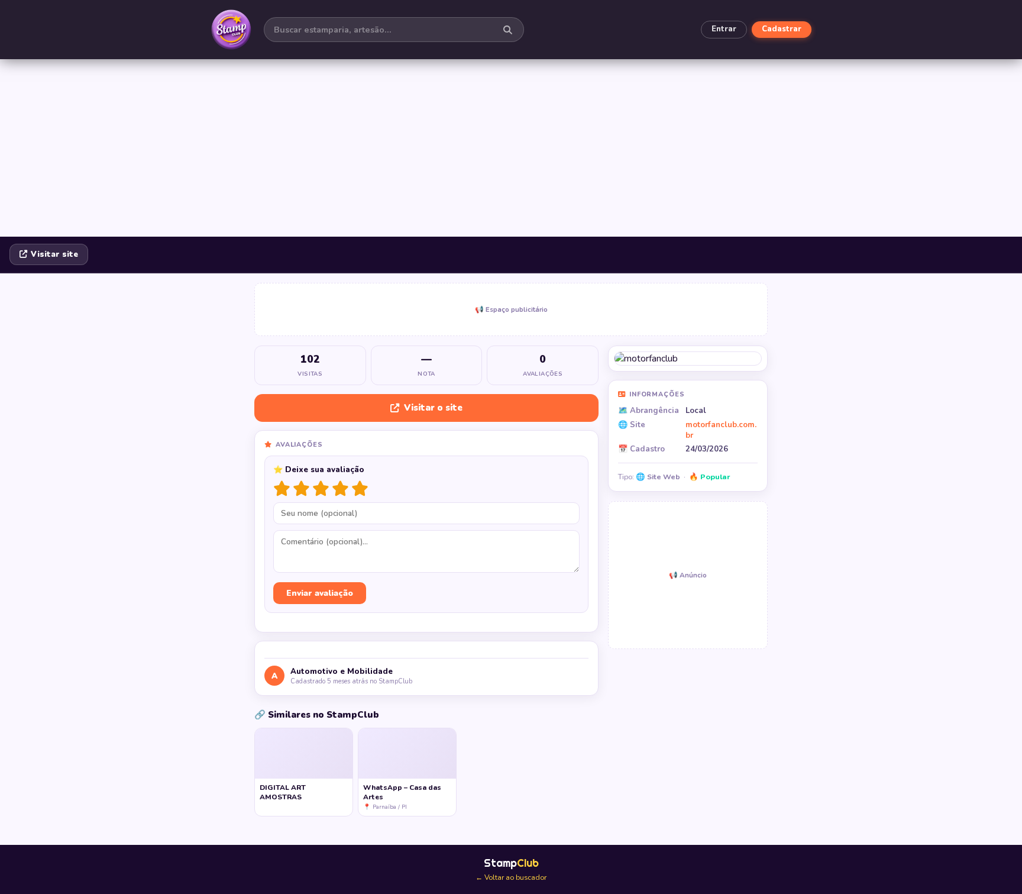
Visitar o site (433, 408)
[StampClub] (231, 29)
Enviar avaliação (319, 593)
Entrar (723, 29)
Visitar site (54, 254)
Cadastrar (781, 29)
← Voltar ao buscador (511, 877)
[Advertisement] (511, 148)
